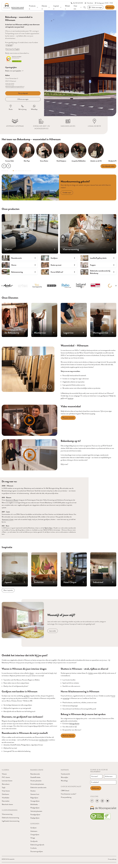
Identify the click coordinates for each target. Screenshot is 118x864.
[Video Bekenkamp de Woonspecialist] (29, 420)
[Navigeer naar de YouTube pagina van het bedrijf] (107, 801)
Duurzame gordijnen (36, 851)
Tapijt (3, 787)
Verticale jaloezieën (36, 811)
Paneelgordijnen (35, 814)
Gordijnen (34, 824)
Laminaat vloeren (7, 780)
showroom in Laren (7, 519)
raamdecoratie (43, 740)
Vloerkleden (5, 797)
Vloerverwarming (9, 810)
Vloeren (5, 770)
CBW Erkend (65, 790)
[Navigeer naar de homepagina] (13, 6)
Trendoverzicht (65, 774)
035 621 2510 (9, 84)
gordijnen (27, 696)
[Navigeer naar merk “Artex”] (22, 285)
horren (113, 696)
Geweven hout (34, 794)
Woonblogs (64, 780)
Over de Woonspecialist (71, 786)
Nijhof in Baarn (48, 528)
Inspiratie (65, 770)
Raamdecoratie (36, 770)
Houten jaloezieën (35, 780)
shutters (90, 673)
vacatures (70, 398)
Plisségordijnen (34, 808)
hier (67, 396)
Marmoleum (6, 784)
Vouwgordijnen (35, 801)
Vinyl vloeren (6, 791)
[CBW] (100, 816)
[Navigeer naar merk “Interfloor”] (95, 285)
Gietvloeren (5, 794)
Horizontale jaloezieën (37, 784)
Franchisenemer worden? (68, 794)
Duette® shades (35, 777)
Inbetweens (33, 831)
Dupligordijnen (34, 818)
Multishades (34, 804)
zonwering (66, 698)
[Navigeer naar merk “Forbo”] (66, 285)
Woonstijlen (64, 777)
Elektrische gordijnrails (37, 844)
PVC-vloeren (6, 777)
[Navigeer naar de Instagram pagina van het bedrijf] (102, 801)
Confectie (33, 848)
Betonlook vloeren (7, 804)
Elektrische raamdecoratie (38, 787)
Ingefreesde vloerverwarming (10, 821)
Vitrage (32, 838)
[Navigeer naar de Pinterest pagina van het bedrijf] (97, 801)
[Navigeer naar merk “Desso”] (51, 285)
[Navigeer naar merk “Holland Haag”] (80, 285)
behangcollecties (74, 723)
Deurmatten (5, 801)
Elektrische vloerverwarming (10, 817)
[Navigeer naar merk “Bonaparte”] (37, 285)
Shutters (33, 791)
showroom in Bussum (12, 500)
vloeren (31, 673)
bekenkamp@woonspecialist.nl (14, 86)
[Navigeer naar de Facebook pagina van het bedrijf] (92, 801)
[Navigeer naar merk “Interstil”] (109, 285)
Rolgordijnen (34, 797)
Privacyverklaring (66, 797)
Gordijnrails (33, 841)
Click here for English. (12, 49)
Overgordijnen (34, 834)
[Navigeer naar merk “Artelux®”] (8, 285)
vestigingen (9, 45)
